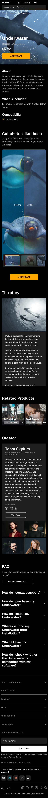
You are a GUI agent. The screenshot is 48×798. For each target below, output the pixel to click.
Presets (12, 13)
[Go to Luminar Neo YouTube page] (36, 787)
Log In (27, 2)
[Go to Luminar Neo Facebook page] (22, 787)
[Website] (15, 508)
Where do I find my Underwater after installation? (24, 629)
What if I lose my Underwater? (24, 644)
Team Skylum (19, 44)
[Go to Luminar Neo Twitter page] (41, 787)
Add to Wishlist (13, 410)
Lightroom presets (11, 422)
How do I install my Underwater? (24, 615)
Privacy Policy (15, 757)
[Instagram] (11, 508)
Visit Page (15, 515)
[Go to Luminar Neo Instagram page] (27, 787)
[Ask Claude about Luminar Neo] (15, 778)
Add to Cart (16, 56)
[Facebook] (6, 508)
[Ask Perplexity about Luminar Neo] (9, 778)
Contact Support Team (17, 581)
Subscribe (24, 748)
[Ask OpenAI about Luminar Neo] (3, 778)
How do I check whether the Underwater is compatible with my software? (24, 660)
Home (4, 13)
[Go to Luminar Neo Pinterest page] (45, 787)
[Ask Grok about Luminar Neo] (22, 778)
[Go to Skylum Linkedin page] (32, 787)
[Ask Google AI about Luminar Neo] (28, 778)
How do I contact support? (24, 593)
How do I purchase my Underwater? (24, 603)
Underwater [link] (23, 13)
